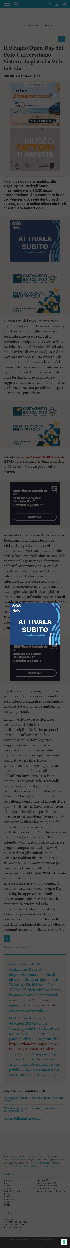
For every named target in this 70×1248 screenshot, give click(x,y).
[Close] (60, 602)
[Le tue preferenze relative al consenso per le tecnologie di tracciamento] (64, 1242)
